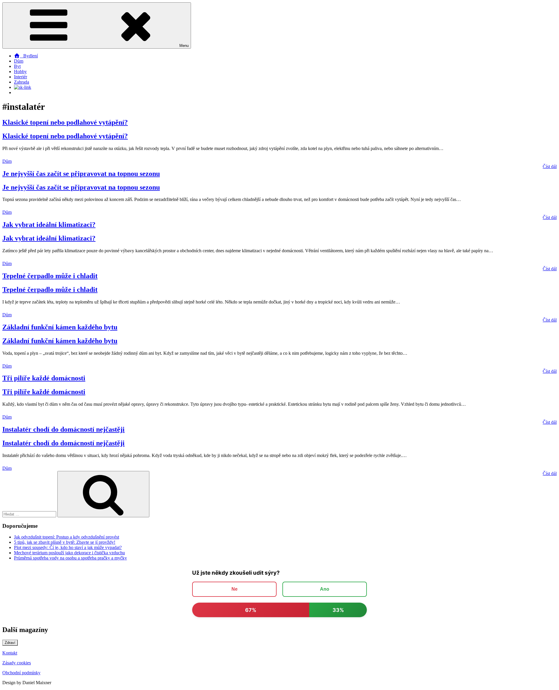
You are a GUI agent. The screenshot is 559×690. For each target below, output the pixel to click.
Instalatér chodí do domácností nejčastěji (63, 429)
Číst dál (550, 166)
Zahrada (21, 82)
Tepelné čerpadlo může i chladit (50, 276)
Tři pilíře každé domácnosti (43, 378)
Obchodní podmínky (21, 672)
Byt (17, 66)
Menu (184, 45)
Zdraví (10, 642)
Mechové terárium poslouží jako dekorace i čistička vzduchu (69, 552)
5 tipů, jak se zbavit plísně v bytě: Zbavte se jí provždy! (64, 542)
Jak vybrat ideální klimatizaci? (48, 224)
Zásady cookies (16, 662)
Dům (18, 61)
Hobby (20, 71)
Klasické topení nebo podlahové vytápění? (65, 122)
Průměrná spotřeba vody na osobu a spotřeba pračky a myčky (70, 557)
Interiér (20, 76)
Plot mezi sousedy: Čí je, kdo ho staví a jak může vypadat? (68, 547)
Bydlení (29, 55)
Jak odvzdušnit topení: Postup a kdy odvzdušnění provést (66, 536)
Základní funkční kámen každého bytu (59, 327)
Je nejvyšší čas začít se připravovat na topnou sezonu (81, 173)
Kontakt (9, 652)
